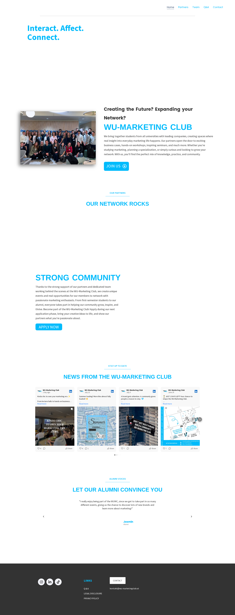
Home (170, 7)
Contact (218, 7)
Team (196, 7)
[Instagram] (41, 581)
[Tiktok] (58, 581)
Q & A (86, 588)
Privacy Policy (91, 598)
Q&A (206, 7)
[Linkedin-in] (49, 581)
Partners (183, 7)
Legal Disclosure (93, 593)
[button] (43, 516)
